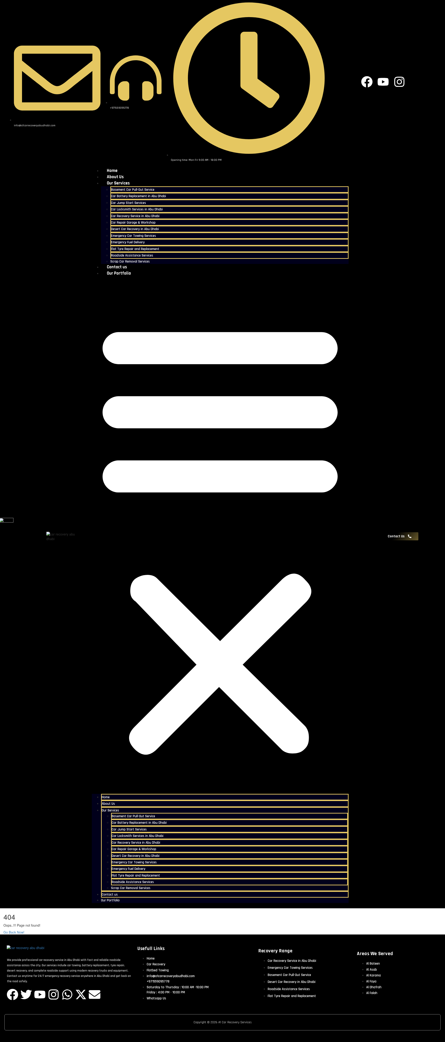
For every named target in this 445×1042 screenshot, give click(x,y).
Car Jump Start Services (128, 203)
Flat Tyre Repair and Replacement (135, 249)
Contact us (117, 267)
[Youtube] (40, 994)
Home (112, 171)
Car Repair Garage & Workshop (133, 222)
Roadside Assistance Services (132, 255)
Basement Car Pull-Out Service (132, 189)
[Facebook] (12, 994)
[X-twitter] (81, 994)
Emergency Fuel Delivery (128, 242)
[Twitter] (26, 994)
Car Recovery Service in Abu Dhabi (135, 216)
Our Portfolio (119, 273)
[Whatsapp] (67, 994)
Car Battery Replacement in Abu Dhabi (138, 196)
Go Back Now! (14, 932)
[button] (220, 536)
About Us (115, 177)
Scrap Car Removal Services (130, 261)
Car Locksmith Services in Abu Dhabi (137, 209)
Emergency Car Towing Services (133, 236)
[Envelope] (94, 994)
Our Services (118, 183)
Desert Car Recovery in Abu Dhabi (135, 229)
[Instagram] (53, 994)
